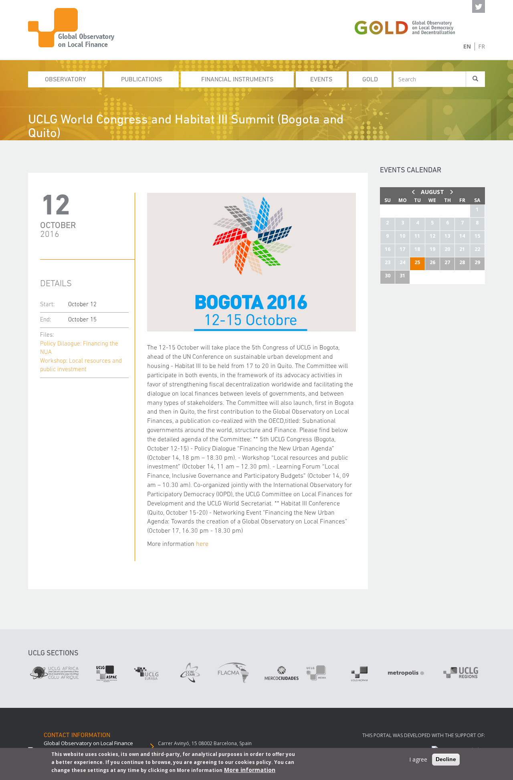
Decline (446, 759)
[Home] (76, 27)
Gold (370, 80)
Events (321, 80)
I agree (418, 759)
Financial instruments (237, 80)
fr (481, 46)
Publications (141, 80)
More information (249, 770)
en (467, 46)
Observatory (65, 80)
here (202, 544)
